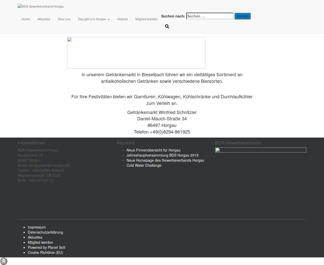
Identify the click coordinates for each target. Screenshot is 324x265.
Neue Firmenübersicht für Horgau (153, 150)
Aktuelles (43, 19)
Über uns (64, 19)
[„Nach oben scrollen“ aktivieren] (3, 261)
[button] (108, 19)
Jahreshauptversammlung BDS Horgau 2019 (162, 155)
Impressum (37, 227)
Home (26, 19)
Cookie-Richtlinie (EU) (45, 252)
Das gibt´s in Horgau (92, 19)
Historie (122, 19)
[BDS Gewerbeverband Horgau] (91, 6)
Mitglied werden (146, 19)
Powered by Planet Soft (46, 247)
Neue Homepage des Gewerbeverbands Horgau (165, 160)
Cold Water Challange (144, 165)
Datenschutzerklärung (45, 232)
